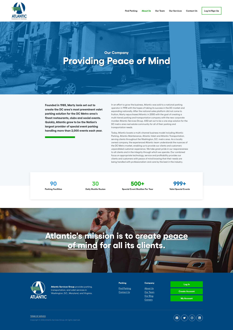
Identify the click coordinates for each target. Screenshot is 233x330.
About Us (146, 11)
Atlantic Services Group (19, 10)
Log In (187, 284)
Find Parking (131, 11)
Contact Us (191, 11)
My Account (187, 298)
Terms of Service (38, 316)
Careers (149, 299)
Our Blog (149, 296)
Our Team (160, 11)
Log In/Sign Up (211, 11)
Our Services (175, 11)
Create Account (187, 291)
